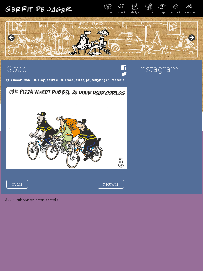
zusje (162, 12)
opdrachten (189, 12)
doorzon (149, 12)
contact (175, 12)
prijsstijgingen (98, 80)
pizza (79, 80)
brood (69, 80)
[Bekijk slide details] (101, 39)
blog (41, 80)
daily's (52, 80)
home (108, 12)
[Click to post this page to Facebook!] (123, 67)
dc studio (52, 200)
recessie (117, 80)
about (121, 12)
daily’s (135, 12)
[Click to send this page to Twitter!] (124, 74)
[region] (101, 39)
